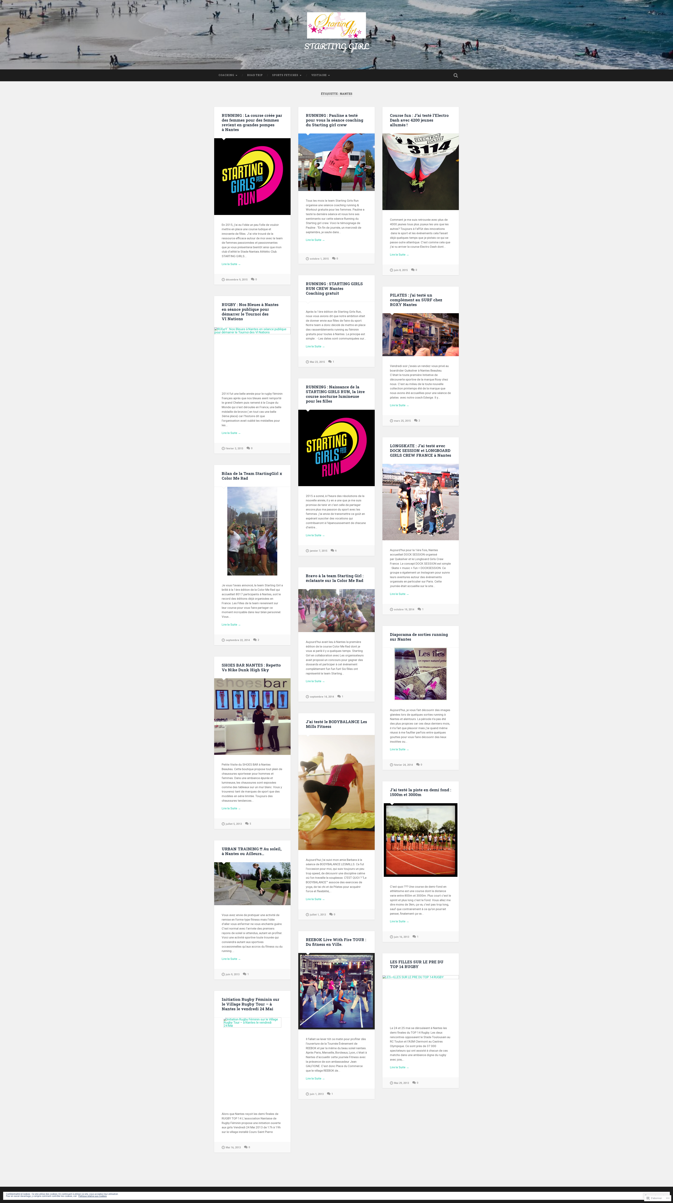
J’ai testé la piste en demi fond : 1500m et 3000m (420, 792)
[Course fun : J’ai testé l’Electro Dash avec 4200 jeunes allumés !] (420, 171)
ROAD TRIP (255, 75)
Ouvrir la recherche (455, 75)
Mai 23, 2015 (317, 362)
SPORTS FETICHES (285, 75)
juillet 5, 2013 (234, 823)
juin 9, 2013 (232, 974)
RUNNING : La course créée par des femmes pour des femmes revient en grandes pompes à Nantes (252, 122)
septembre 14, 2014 (322, 696)
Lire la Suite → (231, 264)
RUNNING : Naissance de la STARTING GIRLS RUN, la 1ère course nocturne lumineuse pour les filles (335, 394)
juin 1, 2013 (317, 1094)
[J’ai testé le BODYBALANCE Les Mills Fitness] (336, 792)
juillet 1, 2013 (318, 914)
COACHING (226, 75)
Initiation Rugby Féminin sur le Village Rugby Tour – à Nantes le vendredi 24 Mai (250, 1004)
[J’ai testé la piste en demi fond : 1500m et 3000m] (420, 840)
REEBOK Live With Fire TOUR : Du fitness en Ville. (336, 942)
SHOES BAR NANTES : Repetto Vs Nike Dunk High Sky (251, 667)
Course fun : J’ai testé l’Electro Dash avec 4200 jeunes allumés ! (419, 120)
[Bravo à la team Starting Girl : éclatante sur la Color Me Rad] (336, 610)
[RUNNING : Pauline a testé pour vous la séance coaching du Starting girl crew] (336, 162)
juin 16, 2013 (401, 936)
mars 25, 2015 (402, 420)
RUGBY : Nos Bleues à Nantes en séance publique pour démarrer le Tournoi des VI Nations (250, 311)
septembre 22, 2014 (238, 640)
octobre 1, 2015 (319, 258)
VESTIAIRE (319, 75)
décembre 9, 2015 (236, 279)
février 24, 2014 (403, 764)
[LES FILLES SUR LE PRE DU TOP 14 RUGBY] (420, 996)
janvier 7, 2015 (318, 550)
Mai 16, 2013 (233, 1147)
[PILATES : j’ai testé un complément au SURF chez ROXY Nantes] (420, 334)
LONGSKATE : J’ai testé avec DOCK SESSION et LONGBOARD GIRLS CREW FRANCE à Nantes (420, 450)
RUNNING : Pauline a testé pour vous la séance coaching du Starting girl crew (334, 120)
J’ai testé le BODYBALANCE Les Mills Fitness (336, 724)
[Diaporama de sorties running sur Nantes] (420, 674)
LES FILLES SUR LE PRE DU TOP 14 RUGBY (416, 964)
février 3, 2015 (234, 448)
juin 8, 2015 (401, 270)
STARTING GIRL (336, 46)
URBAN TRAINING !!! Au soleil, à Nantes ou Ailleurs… (251, 851)
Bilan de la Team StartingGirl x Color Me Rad (252, 476)
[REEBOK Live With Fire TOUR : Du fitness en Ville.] (336, 991)
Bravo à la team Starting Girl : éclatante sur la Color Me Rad (334, 578)
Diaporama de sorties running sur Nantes (419, 637)
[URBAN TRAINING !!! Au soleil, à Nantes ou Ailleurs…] (252, 883)
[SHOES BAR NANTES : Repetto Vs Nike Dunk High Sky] (252, 716)
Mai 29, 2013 (401, 1083)
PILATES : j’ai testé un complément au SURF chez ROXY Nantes (416, 299)
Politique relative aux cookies (92, 1196)
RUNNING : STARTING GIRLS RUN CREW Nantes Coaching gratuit (334, 288)
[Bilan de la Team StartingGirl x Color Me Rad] (252, 531)
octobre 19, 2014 (404, 609)
